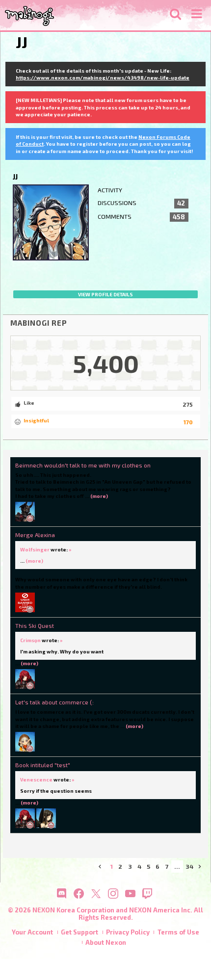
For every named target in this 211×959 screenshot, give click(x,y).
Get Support (79, 932)
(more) (99, 496)
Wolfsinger (35, 549)
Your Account (32, 932)
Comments (141, 217)
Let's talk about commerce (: (54, 702)
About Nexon (105, 942)
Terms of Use (178, 932)
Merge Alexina (35, 534)
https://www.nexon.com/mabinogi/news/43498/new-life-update (102, 77)
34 (189, 866)
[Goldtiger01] (25, 511)
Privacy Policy (128, 932)
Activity (110, 190)
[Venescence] (46, 818)
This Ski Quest (34, 625)
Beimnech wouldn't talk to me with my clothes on (83, 465)
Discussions (141, 203)
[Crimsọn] (25, 678)
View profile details (105, 294)
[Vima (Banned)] (25, 601)
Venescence (36, 779)
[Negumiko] (25, 741)
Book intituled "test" (42, 764)
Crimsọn (30, 640)
